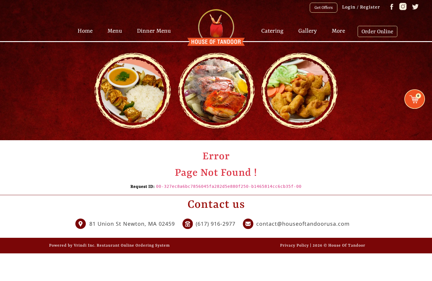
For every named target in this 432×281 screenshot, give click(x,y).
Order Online (377, 32)
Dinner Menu (154, 31)
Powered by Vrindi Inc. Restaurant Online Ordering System (109, 245)
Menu (115, 31)
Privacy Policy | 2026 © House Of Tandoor (322, 245)
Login (349, 7)
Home (85, 31)
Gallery (307, 31)
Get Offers (323, 7)
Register (370, 7)
